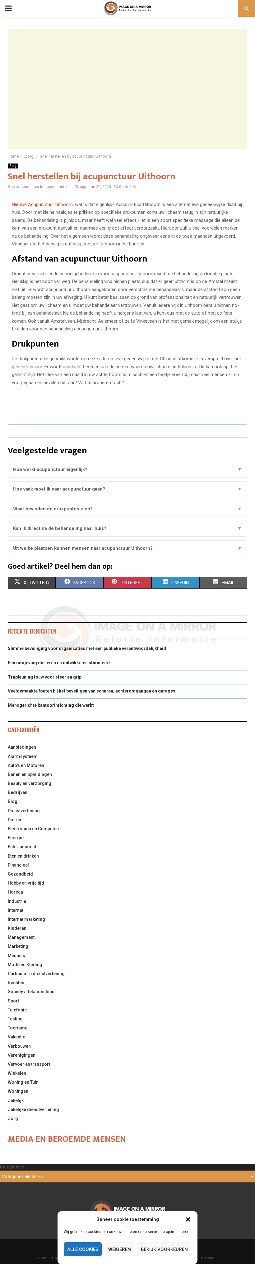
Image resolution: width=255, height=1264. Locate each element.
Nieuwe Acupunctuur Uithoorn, (43, 204)
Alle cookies (82, 1249)
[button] (188, 1219)
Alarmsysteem (23, 756)
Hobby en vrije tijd (26, 883)
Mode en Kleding (25, 964)
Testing (15, 1018)
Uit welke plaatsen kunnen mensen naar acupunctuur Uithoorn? (127, 548)
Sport (13, 1000)
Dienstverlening (24, 810)
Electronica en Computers (34, 828)
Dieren (14, 819)
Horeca (15, 892)
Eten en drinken (23, 856)
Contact (208, 1258)
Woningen (18, 1091)
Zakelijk (16, 1100)
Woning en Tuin (23, 1082)
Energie (16, 837)
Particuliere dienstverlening (36, 973)
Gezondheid (20, 874)
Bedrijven (17, 792)
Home (41, 1258)
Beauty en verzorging (29, 783)
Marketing (18, 946)
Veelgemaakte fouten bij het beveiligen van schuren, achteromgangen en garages (91, 690)
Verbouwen (19, 1046)
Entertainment (22, 846)
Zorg (12, 166)
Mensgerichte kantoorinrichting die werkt (51, 705)
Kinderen (17, 928)
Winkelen (17, 1073)
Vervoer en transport (29, 1064)
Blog (12, 801)
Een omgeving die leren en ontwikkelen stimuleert (59, 662)
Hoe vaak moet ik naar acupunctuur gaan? (127, 489)
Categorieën (12, 1166)
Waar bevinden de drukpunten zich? (127, 509)
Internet (15, 910)
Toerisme (17, 1027)
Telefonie (17, 1009)
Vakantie (16, 1036)
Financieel (18, 865)
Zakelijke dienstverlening (33, 1109)
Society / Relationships (31, 991)
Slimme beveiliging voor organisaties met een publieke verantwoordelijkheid (87, 648)
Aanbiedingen (22, 747)
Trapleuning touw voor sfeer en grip (44, 677)
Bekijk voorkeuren (164, 1249)
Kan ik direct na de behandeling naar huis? (127, 528)
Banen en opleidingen (30, 774)
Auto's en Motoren (26, 765)
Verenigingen (21, 1055)
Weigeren (119, 1249)
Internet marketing (26, 919)
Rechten (16, 982)
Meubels (16, 955)
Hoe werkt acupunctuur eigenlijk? (127, 469)
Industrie (17, 901)
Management (21, 937)
